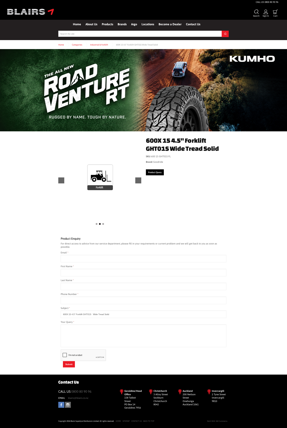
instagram (68, 405)
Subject (65, 308)
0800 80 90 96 (81, 391)
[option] (100, 177)
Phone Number (69, 294)
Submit (68, 364)
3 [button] (103, 224)
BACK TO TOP (148, 421)
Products (107, 24)
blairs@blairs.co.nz (78, 398)
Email (64, 252)
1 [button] (96, 224)
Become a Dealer (170, 24)
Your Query (67, 322)
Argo (134, 24)
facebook (61, 405)
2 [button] (100, 224)
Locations (148, 24)
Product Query (155, 172)
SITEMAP (126, 421)
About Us (91, 24)
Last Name (67, 280)
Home (77, 24)
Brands (122, 24)
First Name (67, 266)
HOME (118, 421)
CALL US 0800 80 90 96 (267, 2)
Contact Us (193, 24)
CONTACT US (136, 421)
